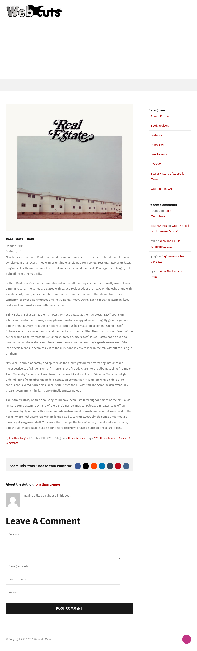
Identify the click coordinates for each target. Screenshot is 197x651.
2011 (96, 438)
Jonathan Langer (18, 438)
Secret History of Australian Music (168, 176)
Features (156, 135)
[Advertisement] (98, 50)
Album (103, 438)
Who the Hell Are (162, 189)
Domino (112, 438)
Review (122, 438)
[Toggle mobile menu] (189, 6)
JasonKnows (159, 226)
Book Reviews (160, 125)
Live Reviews (159, 154)
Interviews (157, 145)
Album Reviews (76, 438)
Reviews (156, 164)
